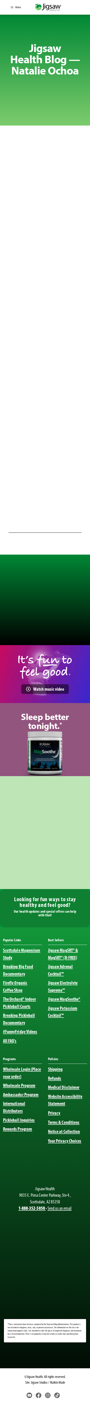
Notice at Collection (64, 1131)
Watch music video (48, 689)
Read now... (68, 204)
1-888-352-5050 (32, 1208)
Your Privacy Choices (64, 1141)
